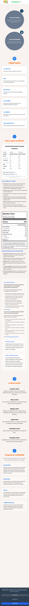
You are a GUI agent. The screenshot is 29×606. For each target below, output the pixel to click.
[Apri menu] (20, 2)
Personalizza (15, 599)
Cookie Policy (16, 591)
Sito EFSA (8, 309)
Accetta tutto (15, 603)
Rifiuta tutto (15, 595)
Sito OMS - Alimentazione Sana (12, 337)
